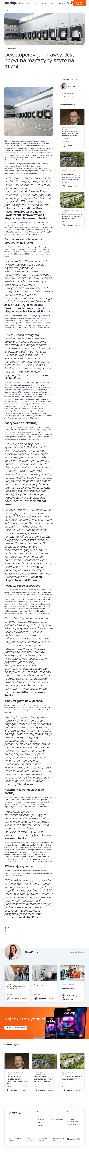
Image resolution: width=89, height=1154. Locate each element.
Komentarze (12, 48)
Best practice (66, 986)
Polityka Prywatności (30, 1139)
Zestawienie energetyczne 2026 (73, 1120)
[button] (29, 3)
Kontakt (39, 1125)
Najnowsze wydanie (58, 1116)
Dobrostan (72, 984)
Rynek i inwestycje (67, 172)
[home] (10, 3)
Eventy (39, 1122)
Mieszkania (65, 129)
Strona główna (41, 1116)
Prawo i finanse (66, 127)
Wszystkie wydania (57, 1119)
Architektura (66, 210)
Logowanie (40, 1119)
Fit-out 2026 (70, 1116)
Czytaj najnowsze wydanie (16, 1028)
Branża (64, 170)
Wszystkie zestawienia (73, 1124)
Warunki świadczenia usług (58, 1139)
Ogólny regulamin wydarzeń (43, 1139)
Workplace (65, 984)
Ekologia (64, 212)
